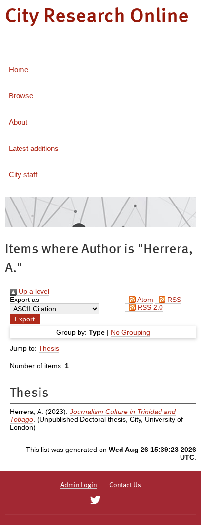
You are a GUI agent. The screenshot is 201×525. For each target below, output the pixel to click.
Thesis (49, 348)
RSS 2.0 (149, 307)
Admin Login (78, 485)
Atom (144, 299)
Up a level (33, 291)
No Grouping (130, 332)
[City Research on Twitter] (94, 500)
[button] (25, 319)
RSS (173, 299)
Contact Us (125, 485)
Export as (24, 299)
